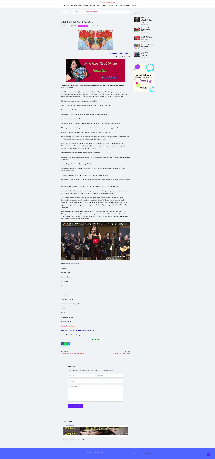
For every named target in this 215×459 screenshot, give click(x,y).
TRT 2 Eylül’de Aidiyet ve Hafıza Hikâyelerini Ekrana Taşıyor (146, 20)
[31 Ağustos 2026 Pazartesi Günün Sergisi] (137, 29)
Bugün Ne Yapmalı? (88, 5)
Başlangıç (135, 453)
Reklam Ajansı (100, 452)
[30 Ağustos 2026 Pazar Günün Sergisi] (137, 46)
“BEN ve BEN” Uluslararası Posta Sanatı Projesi (145, 54)
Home (63, 12)
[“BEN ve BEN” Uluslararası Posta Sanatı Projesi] (137, 54)
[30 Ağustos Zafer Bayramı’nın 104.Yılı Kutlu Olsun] (137, 38)
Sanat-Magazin (75, 5)
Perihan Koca (79, 12)
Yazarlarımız (112, 5)
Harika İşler (101, 5)
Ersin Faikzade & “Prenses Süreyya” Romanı (75, 439)
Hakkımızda (65, 5)
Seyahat (134, 5)
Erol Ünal (70, 425)
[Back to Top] (208, 454)
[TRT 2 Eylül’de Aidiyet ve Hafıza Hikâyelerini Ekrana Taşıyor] (137, 19)
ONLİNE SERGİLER (124, 5)
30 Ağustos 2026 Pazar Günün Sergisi (147, 45)
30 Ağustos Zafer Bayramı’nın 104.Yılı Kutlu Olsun (146, 38)
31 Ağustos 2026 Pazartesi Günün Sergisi (145, 29)
